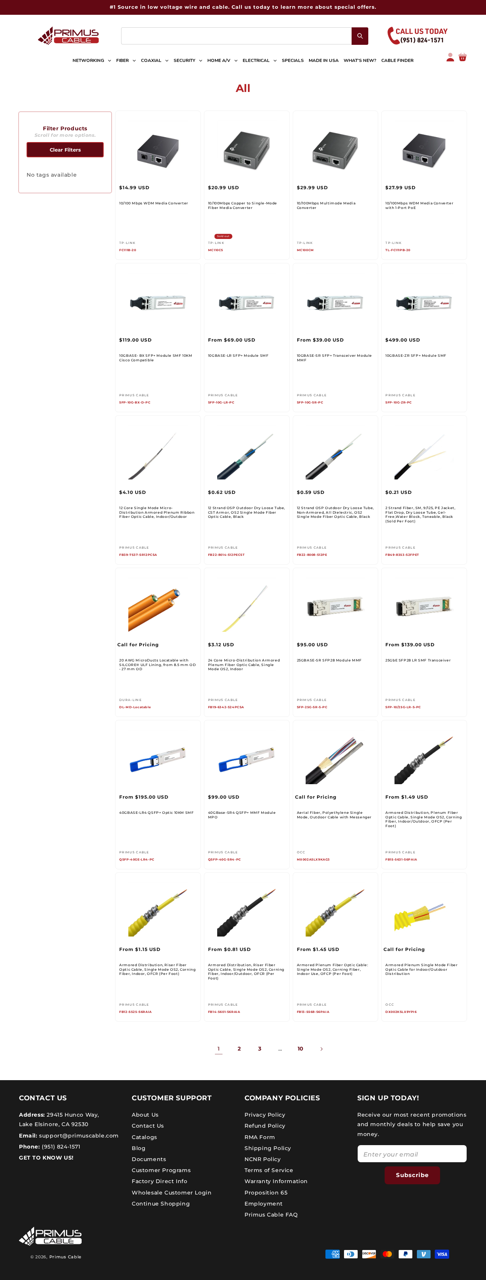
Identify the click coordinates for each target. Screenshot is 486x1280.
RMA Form (260, 1137)
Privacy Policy (265, 1114)
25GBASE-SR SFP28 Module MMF (329, 660)
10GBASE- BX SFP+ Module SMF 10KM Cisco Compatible (155, 357)
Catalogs (144, 1137)
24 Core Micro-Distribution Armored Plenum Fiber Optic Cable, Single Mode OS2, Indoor (244, 664)
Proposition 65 (266, 1192)
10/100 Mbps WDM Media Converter (153, 203)
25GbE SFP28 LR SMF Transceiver (418, 660)
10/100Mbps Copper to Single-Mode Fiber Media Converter (242, 205)
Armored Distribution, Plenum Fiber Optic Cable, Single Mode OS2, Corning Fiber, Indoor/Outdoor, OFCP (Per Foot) (423, 819)
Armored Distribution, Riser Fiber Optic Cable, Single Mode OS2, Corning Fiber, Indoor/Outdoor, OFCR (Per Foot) (246, 971)
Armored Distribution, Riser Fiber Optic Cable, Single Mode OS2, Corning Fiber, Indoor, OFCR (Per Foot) (157, 969)
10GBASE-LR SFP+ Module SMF (238, 355)
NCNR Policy (263, 1159)
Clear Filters (65, 150)
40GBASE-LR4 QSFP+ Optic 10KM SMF (156, 812)
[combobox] (244, 35)
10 (301, 1048)
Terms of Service (269, 1170)
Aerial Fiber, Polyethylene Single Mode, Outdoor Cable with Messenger (334, 814)
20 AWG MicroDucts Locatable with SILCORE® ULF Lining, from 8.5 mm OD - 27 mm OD (157, 664)
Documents (149, 1159)
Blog (138, 1148)
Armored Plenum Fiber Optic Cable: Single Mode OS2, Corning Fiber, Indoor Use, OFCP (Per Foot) (332, 969)
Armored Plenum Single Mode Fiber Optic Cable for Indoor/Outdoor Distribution (421, 969)
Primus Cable (65, 1256)
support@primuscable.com (78, 1135)
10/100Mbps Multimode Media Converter (326, 205)
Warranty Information (276, 1181)
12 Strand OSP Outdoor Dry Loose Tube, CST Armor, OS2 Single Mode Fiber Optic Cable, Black (246, 512)
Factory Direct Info (159, 1181)
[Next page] (321, 1049)
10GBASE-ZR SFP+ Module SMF (416, 355)
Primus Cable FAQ (271, 1214)
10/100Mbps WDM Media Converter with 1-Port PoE (419, 205)
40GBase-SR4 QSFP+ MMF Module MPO (242, 814)
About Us (145, 1114)
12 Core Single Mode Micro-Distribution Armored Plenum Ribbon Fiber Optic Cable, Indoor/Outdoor (156, 512)
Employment (264, 1203)
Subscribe (412, 1175)
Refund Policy (265, 1125)
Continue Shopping (161, 1203)
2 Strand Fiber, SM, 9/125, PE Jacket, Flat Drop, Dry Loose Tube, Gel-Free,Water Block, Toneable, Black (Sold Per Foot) (420, 514)
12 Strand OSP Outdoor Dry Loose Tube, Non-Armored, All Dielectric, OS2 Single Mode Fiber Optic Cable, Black (335, 512)
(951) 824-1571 (60, 1146)
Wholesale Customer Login (171, 1192)
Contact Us (148, 1125)
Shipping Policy (268, 1148)
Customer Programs (161, 1170)
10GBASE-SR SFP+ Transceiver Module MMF (334, 357)
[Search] (360, 36)
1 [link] (219, 1048)
